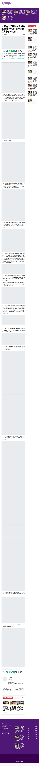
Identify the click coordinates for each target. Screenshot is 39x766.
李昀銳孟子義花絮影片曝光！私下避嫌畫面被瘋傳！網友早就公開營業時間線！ (19, 12)
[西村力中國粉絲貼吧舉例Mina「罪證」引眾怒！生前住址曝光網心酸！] (30, 100)
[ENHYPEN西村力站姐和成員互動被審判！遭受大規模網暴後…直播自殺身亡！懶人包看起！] (30, 30)
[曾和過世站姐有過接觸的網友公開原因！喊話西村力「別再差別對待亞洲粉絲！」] (30, 39)
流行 (28, 738)
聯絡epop (22, 6)
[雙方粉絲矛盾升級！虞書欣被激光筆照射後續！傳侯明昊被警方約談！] (30, 93)
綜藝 (9, 6)
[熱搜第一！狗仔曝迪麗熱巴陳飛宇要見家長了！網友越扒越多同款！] (17, 745)
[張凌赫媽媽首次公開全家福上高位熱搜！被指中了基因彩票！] (30, 71)
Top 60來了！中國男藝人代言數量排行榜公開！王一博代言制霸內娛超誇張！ (31, 12)
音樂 (11, 6)
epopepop (21, 761)
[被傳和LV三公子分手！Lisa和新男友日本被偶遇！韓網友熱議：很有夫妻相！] (30, 54)
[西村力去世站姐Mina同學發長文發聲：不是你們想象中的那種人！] (30, 47)
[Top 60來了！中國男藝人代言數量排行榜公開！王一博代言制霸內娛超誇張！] (28, 11)
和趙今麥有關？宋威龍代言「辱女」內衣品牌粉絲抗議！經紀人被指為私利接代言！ (7, 12)
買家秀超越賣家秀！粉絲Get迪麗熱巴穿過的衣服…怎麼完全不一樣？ (10, 18)
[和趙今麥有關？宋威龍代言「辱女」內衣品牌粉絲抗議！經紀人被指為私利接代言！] (4, 11)
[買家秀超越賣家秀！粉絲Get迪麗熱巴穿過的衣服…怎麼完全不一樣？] (4, 18)
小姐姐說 (18, 6)
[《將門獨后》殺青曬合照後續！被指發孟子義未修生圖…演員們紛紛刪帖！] (30, 63)
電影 (13, 6)
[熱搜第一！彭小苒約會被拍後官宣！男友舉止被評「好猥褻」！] (17, 736)
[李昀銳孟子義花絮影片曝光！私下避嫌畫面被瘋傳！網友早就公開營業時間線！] (16, 11)
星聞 (4, 6)
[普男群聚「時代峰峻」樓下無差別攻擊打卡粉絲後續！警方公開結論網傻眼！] (17, 727)
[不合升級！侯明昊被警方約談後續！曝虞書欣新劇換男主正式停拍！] (30, 78)
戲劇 (7, 6)
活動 (15, 6)
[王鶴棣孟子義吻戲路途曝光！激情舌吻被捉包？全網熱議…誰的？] (30, 85)
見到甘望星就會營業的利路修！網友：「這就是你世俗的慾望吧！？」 (7, 690)
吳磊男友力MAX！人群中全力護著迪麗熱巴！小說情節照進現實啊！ (13, 58)
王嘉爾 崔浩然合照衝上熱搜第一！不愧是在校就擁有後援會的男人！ (19, 690)
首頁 (2, 6)
